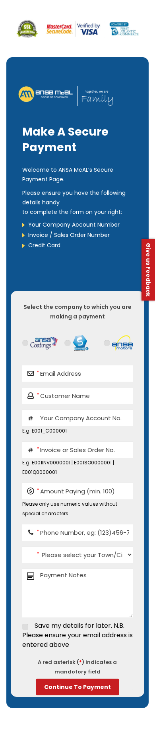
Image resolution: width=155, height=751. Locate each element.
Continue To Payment (77, 687)
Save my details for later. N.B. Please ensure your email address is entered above (77, 635)
